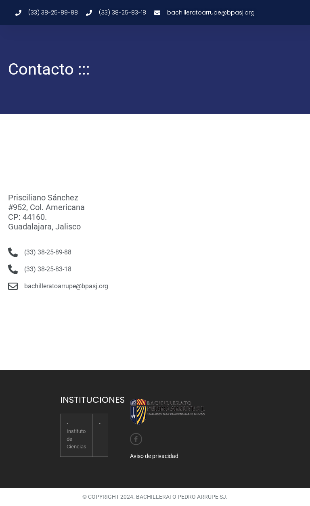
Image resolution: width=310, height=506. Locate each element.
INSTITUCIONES (92, 400)
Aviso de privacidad (154, 456)
